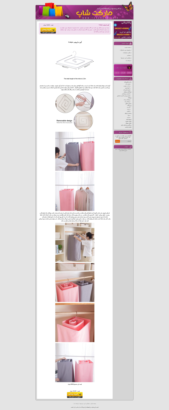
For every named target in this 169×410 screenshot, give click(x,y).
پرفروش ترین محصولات (125, 50)
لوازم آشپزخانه (126, 89)
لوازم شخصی (128, 127)
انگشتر (128, 111)
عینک (129, 115)
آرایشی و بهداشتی (126, 93)
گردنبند (128, 107)
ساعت (128, 117)
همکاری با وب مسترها (126, 58)
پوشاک (129, 97)
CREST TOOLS (127, 149)
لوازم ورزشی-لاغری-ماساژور (123, 95)
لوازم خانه (127, 84)
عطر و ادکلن (128, 103)
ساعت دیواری (127, 86)
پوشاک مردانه (127, 99)
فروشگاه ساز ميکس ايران (79, 407)
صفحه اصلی (93, 403)
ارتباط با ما (128, 60)
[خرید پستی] (75, 397)
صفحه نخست (128, 47)
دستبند (128, 109)
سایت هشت (120, 149)
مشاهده (129, 72)
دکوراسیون (127, 88)
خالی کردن (123, 72)
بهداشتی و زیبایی (127, 91)
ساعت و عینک (128, 113)
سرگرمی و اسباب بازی (126, 125)
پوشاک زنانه (127, 101)
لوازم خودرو (128, 121)
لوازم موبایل (128, 123)
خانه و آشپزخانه (127, 82)
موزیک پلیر (128, 119)
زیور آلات (129, 105)
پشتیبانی (129, 55)
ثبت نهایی (117, 72)
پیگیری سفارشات (127, 52)
